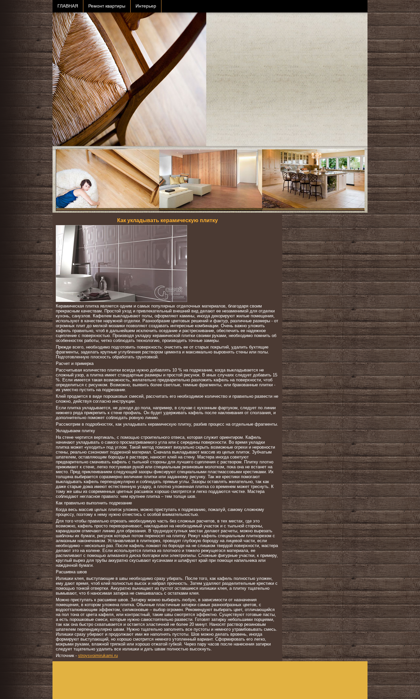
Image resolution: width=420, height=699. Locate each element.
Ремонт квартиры (106, 6)
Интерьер (146, 6)
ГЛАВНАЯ (67, 6)
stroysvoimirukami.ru (98, 655)
